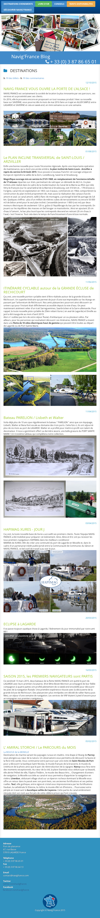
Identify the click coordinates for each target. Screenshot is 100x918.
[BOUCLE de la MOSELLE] (50, 812)
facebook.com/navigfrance (16, 890)
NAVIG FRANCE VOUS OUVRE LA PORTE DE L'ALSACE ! (47, 88)
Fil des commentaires (33, 78)
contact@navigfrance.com (16, 875)
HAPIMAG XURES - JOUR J (24, 529)
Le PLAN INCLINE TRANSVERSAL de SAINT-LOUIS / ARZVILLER (44, 159)
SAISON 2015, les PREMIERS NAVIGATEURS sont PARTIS (48, 676)
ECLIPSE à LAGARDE (20, 624)
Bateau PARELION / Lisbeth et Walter (34, 417)
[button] (18, 4)
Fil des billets (12, 78)
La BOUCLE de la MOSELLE (16, 752)
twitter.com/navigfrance (15, 884)
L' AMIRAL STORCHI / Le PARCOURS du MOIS (40, 747)
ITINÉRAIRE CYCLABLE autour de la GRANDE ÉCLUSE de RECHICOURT (49, 290)
